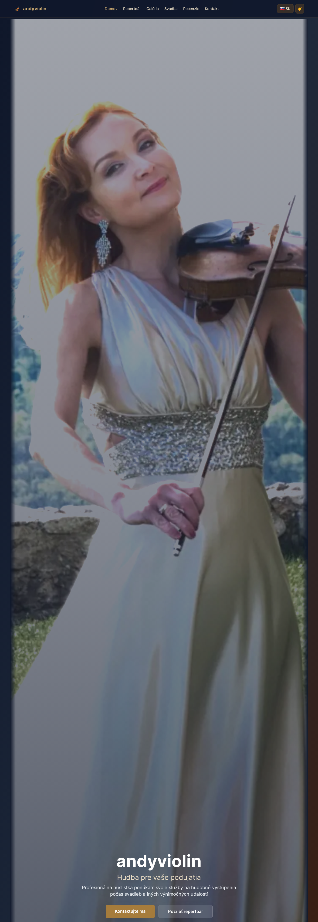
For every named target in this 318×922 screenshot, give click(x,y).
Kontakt (212, 8)
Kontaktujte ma (130, 911)
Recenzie (191, 8)
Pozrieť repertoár (185, 911)
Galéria (152, 8)
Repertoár (132, 8)
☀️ (300, 8)
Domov (111, 8)
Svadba (171, 8)
